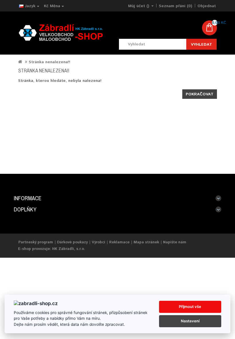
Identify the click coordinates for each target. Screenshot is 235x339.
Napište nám (174, 242)
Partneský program (35, 242)
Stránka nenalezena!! (49, 62)
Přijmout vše (190, 306)
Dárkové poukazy (72, 242)
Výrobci (98, 242)
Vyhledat (201, 44)
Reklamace (119, 242)
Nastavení (190, 321)
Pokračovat (200, 94)
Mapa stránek (146, 242)
